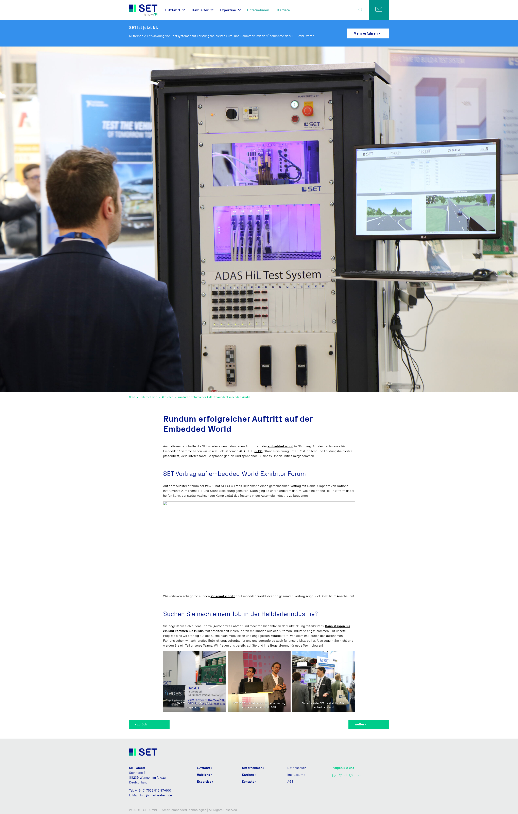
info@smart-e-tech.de (156, 795)
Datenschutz (296, 768)
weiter (359, 724)
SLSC (258, 451)
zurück (142, 724)
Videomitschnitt (223, 596)
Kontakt (248, 781)
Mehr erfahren (365, 33)
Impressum (295, 775)
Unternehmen (258, 10)
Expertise (228, 10)
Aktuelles (167, 397)
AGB (290, 781)
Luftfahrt (172, 10)
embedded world (280, 446)
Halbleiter (200, 10)
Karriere (283, 10)
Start (132, 397)
